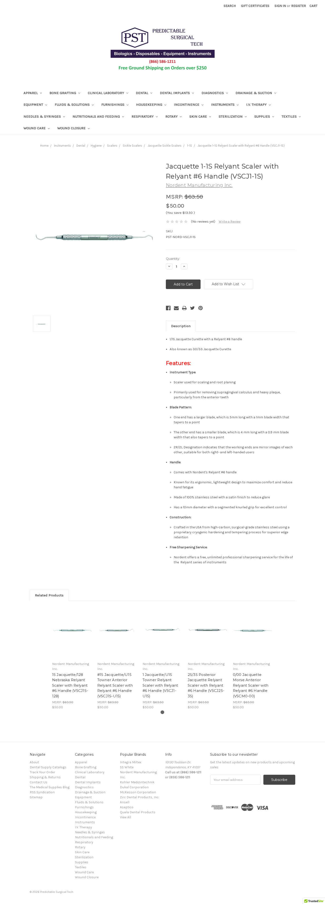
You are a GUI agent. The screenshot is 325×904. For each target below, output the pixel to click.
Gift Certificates (255, 6)
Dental (142, 93)
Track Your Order (42, 772)
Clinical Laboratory (106, 93)
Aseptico (126, 807)
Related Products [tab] (49, 595)
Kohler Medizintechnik (137, 782)
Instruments (223, 104)
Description (181, 326)
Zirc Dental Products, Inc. (139, 797)
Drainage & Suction (254, 93)
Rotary (172, 116)
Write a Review (230, 222)
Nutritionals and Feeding (97, 116)
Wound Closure (72, 128)
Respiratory (143, 116)
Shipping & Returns (45, 777)
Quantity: (173, 258)
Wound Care (35, 128)
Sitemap (36, 797)
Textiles (290, 116)
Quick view (72, 632)
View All (125, 817)
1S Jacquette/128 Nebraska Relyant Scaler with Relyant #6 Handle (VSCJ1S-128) (70, 685)
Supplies (262, 116)
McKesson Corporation (138, 792)
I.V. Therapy (257, 104)
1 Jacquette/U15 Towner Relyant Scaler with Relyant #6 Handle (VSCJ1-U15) (160, 685)
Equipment (34, 104)
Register (298, 6)
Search (230, 6)
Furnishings (113, 104)
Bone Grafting (63, 93)
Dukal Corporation (134, 787)
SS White (126, 767)
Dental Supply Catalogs (48, 767)
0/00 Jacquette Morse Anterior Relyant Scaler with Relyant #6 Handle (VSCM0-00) (251, 685)
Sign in (280, 6)
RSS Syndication (42, 792)
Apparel (31, 93)
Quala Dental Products (137, 812)
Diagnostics (213, 93)
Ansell (124, 802)
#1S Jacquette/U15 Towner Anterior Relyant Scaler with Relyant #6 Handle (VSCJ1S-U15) (115, 685)
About (34, 762)
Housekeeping (149, 104)
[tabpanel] (72, 658)
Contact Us (38, 782)
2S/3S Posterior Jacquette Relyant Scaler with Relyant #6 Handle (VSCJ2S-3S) (206, 685)
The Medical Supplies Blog (49, 787)
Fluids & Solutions (73, 104)
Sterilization (231, 116)
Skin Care (198, 116)
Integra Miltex (130, 762)
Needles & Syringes (43, 116)
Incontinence (187, 104)
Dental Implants (175, 93)
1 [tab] (162, 712)
